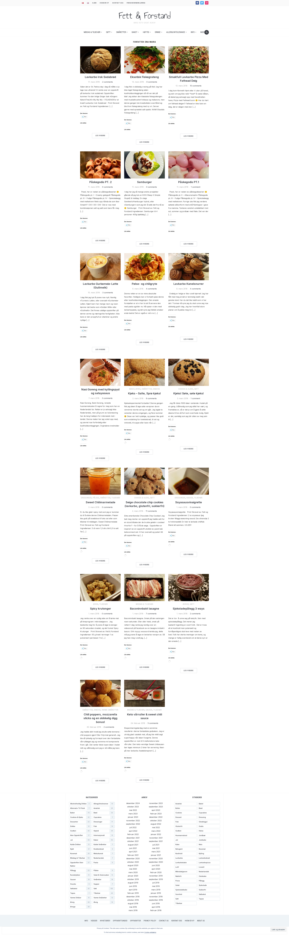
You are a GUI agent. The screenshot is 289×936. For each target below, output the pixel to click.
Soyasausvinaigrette (188, 502)
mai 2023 (133, 810)
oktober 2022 (156, 820)
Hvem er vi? (104, 3)
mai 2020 (133, 869)
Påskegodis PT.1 (188, 182)
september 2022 (133, 824)
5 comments (153, 723)
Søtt (108, 32)
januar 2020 (133, 876)
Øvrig (138, 389)
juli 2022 (132, 827)
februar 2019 (133, 893)
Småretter (121, 32)
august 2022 (156, 824)
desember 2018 (133, 896)
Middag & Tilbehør (92, 32)
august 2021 (133, 845)
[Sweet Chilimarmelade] (100, 481)
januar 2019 (156, 893)
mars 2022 (155, 831)
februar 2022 (133, 834)
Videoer (94, 921)
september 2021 (156, 841)
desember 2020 (133, 858)
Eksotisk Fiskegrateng (144, 77)
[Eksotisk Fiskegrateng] (144, 60)
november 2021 (156, 838)
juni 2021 (133, 848)
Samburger (144, 182)
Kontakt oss (117, 3)
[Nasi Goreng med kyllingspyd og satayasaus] (100, 372)
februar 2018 (155, 910)
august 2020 (133, 865)
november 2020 (156, 858)
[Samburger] (144, 165)
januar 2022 (156, 834)
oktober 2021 (133, 841)
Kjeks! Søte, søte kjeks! (188, 393)
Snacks (156, 389)
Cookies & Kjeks (185, 389)
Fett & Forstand (144, 15)
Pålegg (96, 498)
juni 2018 (156, 903)
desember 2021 (133, 838)
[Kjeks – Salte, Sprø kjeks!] (144, 372)
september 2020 (156, 862)
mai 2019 (156, 886)
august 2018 (133, 903)
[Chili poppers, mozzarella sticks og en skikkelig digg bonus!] (100, 693)
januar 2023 (133, 817)
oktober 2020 (133, 862)
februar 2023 (156, 814)
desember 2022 (155, 817)
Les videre (100, 135)
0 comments (151, 82)
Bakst (134, 32)
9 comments (151, 398)
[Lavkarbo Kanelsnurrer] (188, 266)
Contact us (164, 921)
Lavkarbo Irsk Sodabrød (100, 77)
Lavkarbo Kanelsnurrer (188, 283)
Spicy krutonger (100, 608)
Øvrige (186, 604)
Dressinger (86, 498)
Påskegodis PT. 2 (100, 182)
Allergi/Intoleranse (175, 32)
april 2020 (156, 869)
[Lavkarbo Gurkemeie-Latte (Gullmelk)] (100, 266)
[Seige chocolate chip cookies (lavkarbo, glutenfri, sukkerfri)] (144, 481)
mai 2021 (156, 848)
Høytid (146, 32)
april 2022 (133, 831)
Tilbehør (116, 498)
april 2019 (133, 890)
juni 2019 (133, 886)
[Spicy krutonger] (100, 587)
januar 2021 (156, 855)
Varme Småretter (110, 710)
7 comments (151, 613)
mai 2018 (133, 907)
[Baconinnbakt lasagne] (144, 587)
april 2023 (156, 810)
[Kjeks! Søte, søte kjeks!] (188, 372)
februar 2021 (133, 855)
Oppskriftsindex (120, 921)
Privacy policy (150, 921)
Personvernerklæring (136, 3)
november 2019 (156, 876)
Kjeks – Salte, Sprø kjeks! (144, 393)
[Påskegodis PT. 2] (100, 165)
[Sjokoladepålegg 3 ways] (188, 587)
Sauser (189, 498)
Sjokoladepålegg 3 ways (188, 608)
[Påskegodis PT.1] (188, 165)
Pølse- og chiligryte (144, 283)
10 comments (195, 86)
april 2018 (156, 907)
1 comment (195, 187)
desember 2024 (133, 803)
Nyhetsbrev (105, 921)
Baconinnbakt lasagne (144, 608)
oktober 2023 (133, 807)
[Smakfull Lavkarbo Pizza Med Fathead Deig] (188, 60)
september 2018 (156, 900)
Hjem (94, 3)
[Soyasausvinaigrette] (188, 481)
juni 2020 (156, 865)
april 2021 (133, 851)
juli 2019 (155, 883)
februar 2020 (156, 872)
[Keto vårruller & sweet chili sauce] (144, 693)
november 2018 (156, 896)
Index (202, 32)
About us (201, 921)
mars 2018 (133, 910)
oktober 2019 (133, 879)
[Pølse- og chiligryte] (144, 266)
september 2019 (156, 879)
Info (193, 32)
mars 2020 (133, 872)
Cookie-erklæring (150, 932)
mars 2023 (133, 814)
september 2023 (156, 807)
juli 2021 (156, 845)
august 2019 (133, 883)
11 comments (151, 511)
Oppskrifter (135, 921)
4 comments (151, 289)
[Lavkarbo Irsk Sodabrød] (100, 60)
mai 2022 (156, 827)
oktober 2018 (133, 900)
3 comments (107, 292)
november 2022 (133, 820)
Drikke (158, 32)
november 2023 (156, 803)
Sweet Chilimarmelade (100, 502)
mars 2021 (155, 851)
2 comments (107, 82)
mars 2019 (155, 890)
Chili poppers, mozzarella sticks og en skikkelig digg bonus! (100, 718)
